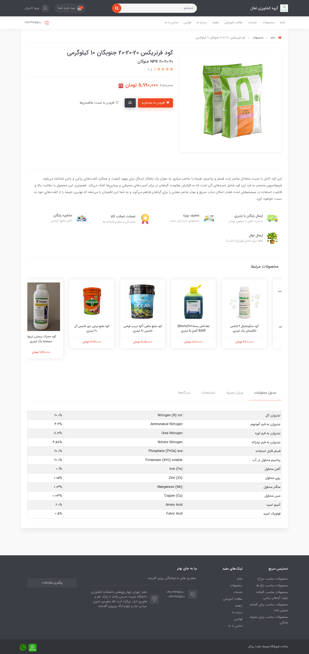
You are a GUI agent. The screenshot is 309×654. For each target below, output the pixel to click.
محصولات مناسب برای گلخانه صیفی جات (269, 607)
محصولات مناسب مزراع (273, 578)
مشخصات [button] (208, 392)
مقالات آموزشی (233, 22)
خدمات (252, 22)
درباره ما (202, 22)
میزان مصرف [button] (234, 392)
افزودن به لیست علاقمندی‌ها (97, 102)
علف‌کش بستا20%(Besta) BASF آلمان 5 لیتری (205, 328)
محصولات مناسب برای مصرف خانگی (269, 620)
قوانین (187, 22)
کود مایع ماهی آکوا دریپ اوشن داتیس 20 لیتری (154, 328)
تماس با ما (171, 22)
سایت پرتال (254, 646)
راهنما (215, 22)
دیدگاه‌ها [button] (184, 392)
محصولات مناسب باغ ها (272, 585)
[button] (70, 8)
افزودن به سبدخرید (153, 102)
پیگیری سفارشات (52, 582)
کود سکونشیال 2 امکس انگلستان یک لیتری (256, 328)
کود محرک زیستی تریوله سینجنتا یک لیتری (53, 338)
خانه (282, 22)
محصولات (268, 22)
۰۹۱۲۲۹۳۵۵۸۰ (33, 22)
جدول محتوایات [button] (265, 392)
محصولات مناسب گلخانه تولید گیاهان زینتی (272, 595)
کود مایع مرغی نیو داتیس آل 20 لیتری (103, 328)
